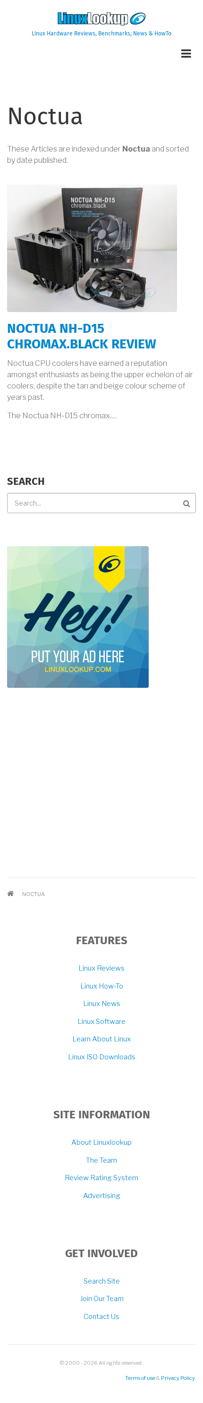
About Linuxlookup (101, 1142)
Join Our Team (102, 1298)
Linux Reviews (101, 968)
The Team (101, 1160)
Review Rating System (101, 1178)
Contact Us (101, 1316)
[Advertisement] (78, 787)
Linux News (101, 1003)
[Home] (101, 18)
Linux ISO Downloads (101, 1057)
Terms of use (140, 1378)
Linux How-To (101, 986)
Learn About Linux (101, 1039)
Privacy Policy (178, 1378)
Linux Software (101, 1021)
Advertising (101, 1196)
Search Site (102, 1281)
